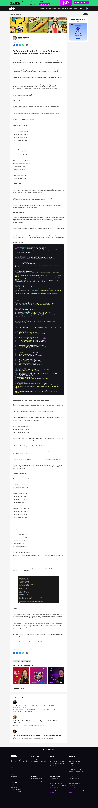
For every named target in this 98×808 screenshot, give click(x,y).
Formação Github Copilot (74, 763)
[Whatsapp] (23, 45)
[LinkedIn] (14, 45)
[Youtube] (19, 760)
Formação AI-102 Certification (75, 769)
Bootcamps (48, 8)
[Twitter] (20, 45)
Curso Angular (72, 785)
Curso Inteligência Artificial (37, 759)
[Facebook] (17, 45)
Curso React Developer (74, 787)
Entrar (80, 8)
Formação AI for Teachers (55, 765)
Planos (66, 8)
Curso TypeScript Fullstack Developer (58, 785)
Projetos (54, 8)
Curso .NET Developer (55, 781)
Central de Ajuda (14, 785)
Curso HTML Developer (74, 778)
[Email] (27, 45)
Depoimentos (14, 779)
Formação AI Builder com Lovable (76, 771)
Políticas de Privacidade (16, 789)
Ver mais (52, 792)
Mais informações (48, 749)
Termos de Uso (14, 787)
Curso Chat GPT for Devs (74, 761)
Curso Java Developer (54, 778)
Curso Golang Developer (55, 790)
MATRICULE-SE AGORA (81, 2)
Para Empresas (73, 8)
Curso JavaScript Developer (74, 783)
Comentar (28, 661)
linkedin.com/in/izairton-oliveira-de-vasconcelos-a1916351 (27, 642)
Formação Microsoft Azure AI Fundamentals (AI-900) (75, 766)
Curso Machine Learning (36, 781)
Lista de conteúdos (16, 14)
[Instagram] (27, 760)
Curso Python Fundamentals (56, 783)
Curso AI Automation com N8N (57, 761)
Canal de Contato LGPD (16, 791)
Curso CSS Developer (73, 781)
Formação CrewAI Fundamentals (38, 761)
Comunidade (61, 8)
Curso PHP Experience (55, 787)
